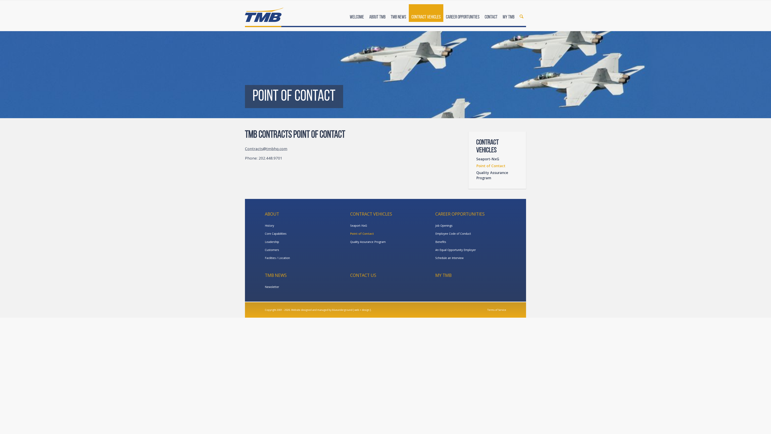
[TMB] (264, 13)
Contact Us (363, 275)
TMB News (276, 275)
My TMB (443, 275)
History (269, 225)
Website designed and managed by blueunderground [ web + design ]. (331, 310)
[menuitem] (357, 13)
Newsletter (272, 287)
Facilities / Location (277, 258)
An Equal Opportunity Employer (455, 250)
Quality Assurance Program (492, 175)
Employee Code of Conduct (453, 233)
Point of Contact (490, 165)
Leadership (272, 242)
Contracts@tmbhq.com (266, 148)
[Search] (521, 13)
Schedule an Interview (449, 258)
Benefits (440, 242)
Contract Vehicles (371, 214)
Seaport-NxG (487, 159)
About (272, 214)
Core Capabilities (276, 233)
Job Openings (444, 225)
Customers (272, 250)
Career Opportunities (460, 214)
